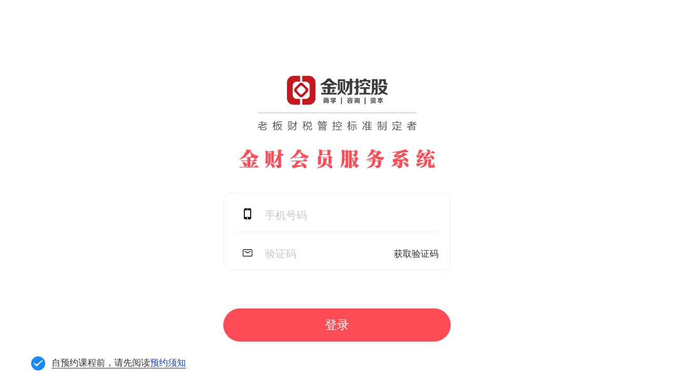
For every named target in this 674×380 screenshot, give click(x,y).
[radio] (352, 363)
